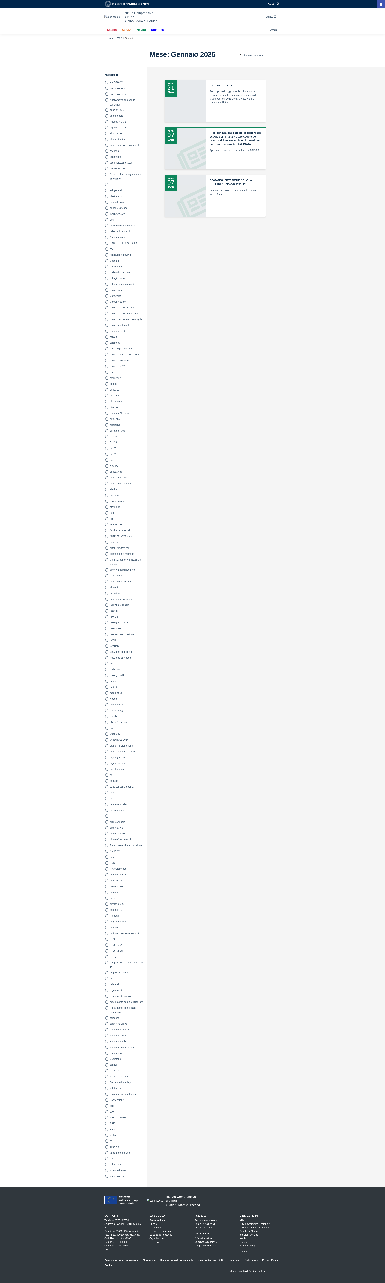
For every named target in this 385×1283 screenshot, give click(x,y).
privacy (113, 898)
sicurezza (115, 1070)
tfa (111, 1141)
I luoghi (153, 1224)
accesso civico (117, 88)
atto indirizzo (116, 196)
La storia (154, 1242)
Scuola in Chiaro (249, 1231)
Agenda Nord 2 (118, 127)
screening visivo (118, 1023)
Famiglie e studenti (205, 1224)
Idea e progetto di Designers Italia (248, 1271)
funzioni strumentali (120, 530)
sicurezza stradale (119, 1076)
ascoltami (115, 151)
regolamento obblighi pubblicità (126, 1002)
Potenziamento (118, 869)
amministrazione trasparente (125, 145)
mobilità (114, 687)
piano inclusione (118, 833)
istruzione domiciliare (121, 652)
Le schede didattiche (206, 1242)
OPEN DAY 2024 (119, 740)
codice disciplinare (120, 272)
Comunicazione (118, 301)
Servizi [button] (127, 29)
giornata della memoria (122, 554)
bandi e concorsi (118, 208)
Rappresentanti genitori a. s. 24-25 (127, 963)
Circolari (114, 260)
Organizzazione (157, 1238)
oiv (111, 728)
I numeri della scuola (160, 1231)
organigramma (117, 757)
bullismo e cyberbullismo (123, 225)
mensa (113, 681)
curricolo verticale (119, 360)
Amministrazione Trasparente (121, 1260)
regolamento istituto (120, 996)
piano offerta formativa (121, 839)
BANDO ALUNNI (119, 214)
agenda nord (116, 116)
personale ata (117, 810)
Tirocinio (114, 1147)
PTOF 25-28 (116, 951)
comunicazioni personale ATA (126, 313)
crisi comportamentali (121, 348)
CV (111, 372)
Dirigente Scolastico (120, 413)
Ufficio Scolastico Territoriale (255, 1227)
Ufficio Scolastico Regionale (255, 1224)
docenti (114, 460)
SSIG (113, 1123)
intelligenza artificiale (121, 622)
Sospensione (117, 1100)
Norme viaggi (117, 710)
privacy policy (117, 904)
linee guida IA (117, 675)
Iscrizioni (114, 646)
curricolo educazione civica (124, 354)
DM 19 (113, 436)
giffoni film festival (119, 548)
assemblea (116, 157)
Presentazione (157, 1220)
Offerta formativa (203, 1238)
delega (113, 384)
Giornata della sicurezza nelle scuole (126, 560)
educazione (116, 472)
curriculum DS (117, 366)
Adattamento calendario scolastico (122, 100)
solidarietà (115, 1088)
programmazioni (118, 921)
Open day (115, 734)
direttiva (114, 407)
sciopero (114, 1018)
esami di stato (117, 501)
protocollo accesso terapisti (124, 933)
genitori (114, 542)
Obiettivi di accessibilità (211, 1260)
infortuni (114, 616)
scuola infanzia (118, 1035)
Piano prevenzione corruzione (126, 845)
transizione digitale (120, 1152)
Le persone (155, 1227)
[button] (381, 4)
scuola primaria (118, 1041)
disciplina (115, 425)
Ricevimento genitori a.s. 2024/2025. (123, 1008)
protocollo (115, 927)
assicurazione (117, 168)
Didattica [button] (157, 29)
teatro (113, 1135)
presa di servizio (118, 874)
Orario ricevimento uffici (122, 751)
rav (111, 978)
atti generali (116, 190)
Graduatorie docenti (120, 581)
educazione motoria (120, 483)
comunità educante (120, 325)
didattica (114, 395)
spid (112, 1106)
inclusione (115, 593)
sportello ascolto (118, 1117)
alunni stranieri (118, 139)
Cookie (108, 1265)
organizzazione (118, 763)
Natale (113, 698)
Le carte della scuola (160, 1235)
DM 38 (113, 442)
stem (112, 1129)
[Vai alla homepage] (112, 17)
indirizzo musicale (119, 605)
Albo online (149, 1260)
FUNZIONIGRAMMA (121, 536)
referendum (116, 984)
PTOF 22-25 (116, 945)
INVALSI (114, 640)
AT (111, 184)
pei (111, 798)
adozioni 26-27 (118, 110)
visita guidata (117, 1176)
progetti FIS (116, 910)
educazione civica (119, 477)
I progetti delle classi (205, 1245)
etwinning (115, 507)
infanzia (114, 611)
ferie (112, 513)
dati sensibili (116, 378)
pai (111, 775)
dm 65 (113, 448)
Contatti (274, 29)
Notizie (113, 716)
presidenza (116, 880)
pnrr (112, 857)
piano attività (116, 827)
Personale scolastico (206, 1220)
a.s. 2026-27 (116, 82)
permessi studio (118, 804)
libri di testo (116, 669)
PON (112, 863)
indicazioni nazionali (121, 599)
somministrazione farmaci (123, 1094)
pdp (112, 792)
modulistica (116, 693)
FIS (112, 518)
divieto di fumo (117, 430)
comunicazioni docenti (122, 307)
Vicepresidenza (118, 1170)
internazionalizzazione (122, 634)
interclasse (115, 628)
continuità (115, 343)
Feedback (234, 1260)
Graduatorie (116, 575)
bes (112, 219)
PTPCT (114, 956)
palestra (114, 781)
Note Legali (251, 1260)
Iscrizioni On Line (249, 1235)
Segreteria (115, 1059)
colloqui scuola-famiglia (122, 284)
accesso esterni (118, 94)
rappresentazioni (119, 972)
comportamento (118, 290)
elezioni (114, 489)
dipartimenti (116, 401)
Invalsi (243, 1238)
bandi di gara (117, 202)
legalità (114, 663)
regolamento (116, 990)
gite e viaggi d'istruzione (123, 570)
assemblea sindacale (121, 162)
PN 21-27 (115, 851)
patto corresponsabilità (122, 786)
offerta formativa (118, 722)
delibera (114, 389)
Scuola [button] (112, 29)
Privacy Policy (270, 1260)
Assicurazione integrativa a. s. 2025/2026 (126, 175)
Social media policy (120, 1082)
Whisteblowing (248, 1245)
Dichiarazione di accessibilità (176, 1260)
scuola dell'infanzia (120, 1029)
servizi (113, 1065)
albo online (116, 133)
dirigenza (115, 419)
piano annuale (117, 822)
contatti (113, 337)
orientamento (117, 769)
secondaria (116, 1053)
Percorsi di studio (204, 1227)
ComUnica (115, 296)
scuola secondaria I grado (123, 1047)
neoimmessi (116, 704)
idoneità (114, 587)
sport (112, 1111)
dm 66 (113, 454)
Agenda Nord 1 (118, 121)
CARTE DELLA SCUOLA (123, 243)
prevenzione (116, 886)
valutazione (116, 1164)
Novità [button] (141, 29)
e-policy (114, 466)
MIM (242, 1220)
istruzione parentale (120, 657)
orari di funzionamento (122, 745)
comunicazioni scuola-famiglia (126, 319)
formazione (116, 524)
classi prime (116, 266)
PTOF (113, 939)
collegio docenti (118, 278)
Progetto (114, 915)
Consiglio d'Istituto (119, 331)
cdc (112, 249)
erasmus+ (115, 495)
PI (111, 816)
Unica (113, 1158)
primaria (114, 892)
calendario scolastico (121, 231)
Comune (244, 1242)
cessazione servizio (120, 255)
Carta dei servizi (118, 237)
